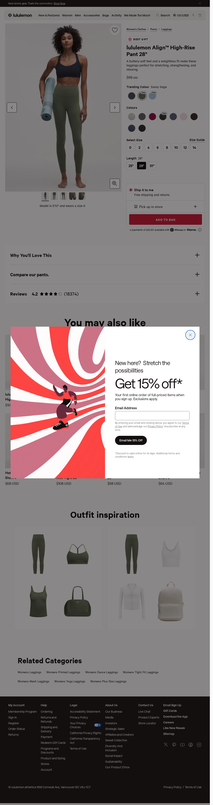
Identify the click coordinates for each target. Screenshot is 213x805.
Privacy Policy (155, 426)
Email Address (126, 408)
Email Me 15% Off (130, 440)
